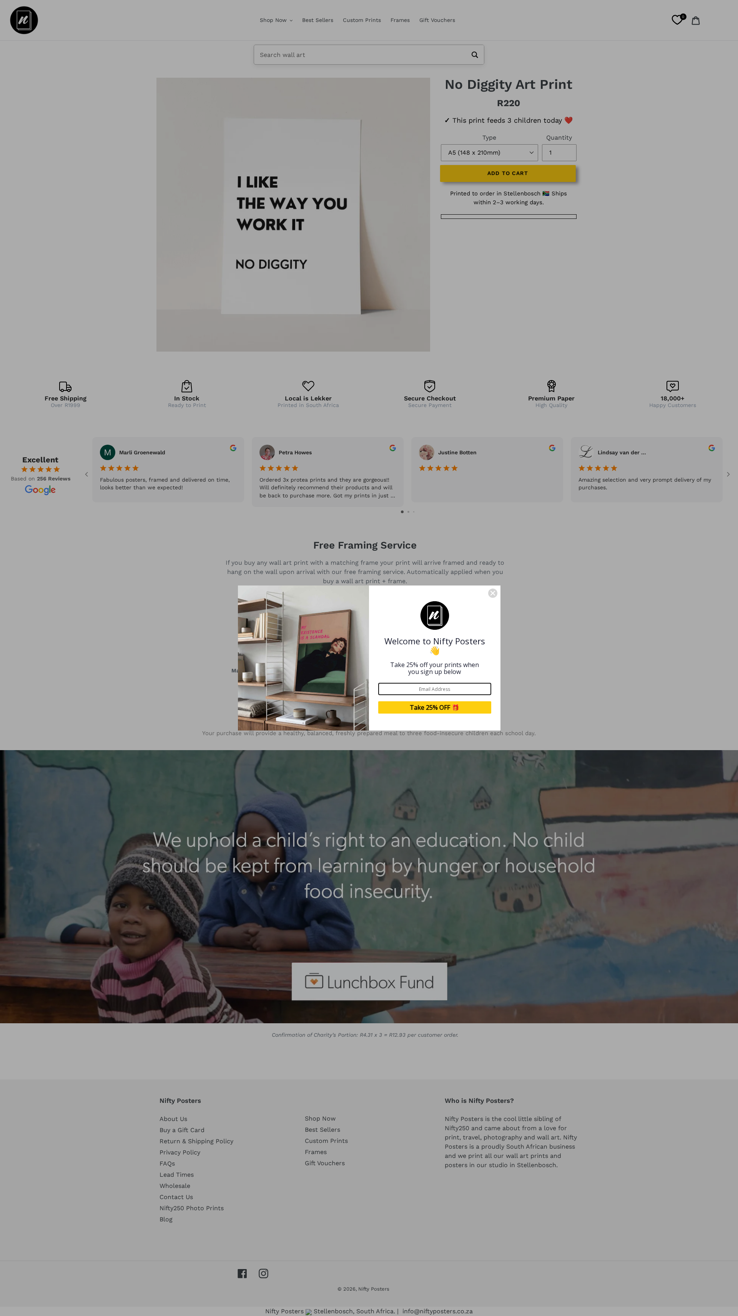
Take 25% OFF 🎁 (434, 707)
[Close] (492, 593)
